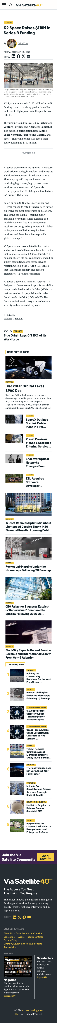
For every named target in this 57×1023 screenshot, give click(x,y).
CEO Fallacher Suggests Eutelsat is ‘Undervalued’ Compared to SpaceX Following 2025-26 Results (27, 610)
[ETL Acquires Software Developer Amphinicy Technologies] (14, 477)
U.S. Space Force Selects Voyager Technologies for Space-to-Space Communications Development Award (37, 715)
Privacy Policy (10, 940)
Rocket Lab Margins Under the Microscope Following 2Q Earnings (28, 568)
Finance (8, 22)
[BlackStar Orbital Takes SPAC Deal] (28, 367)
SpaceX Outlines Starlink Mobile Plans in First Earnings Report (37, 423)
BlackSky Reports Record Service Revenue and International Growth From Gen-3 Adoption (28, 653)
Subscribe (8, 995)
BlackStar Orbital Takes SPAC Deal (24, 388)
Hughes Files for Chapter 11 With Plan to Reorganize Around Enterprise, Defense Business (38, 828)
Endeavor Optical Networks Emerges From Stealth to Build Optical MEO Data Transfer (37, 462)
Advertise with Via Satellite (29, 933)
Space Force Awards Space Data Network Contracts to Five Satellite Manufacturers (37, 734)
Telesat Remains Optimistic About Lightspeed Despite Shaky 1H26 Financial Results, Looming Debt (28, 526)
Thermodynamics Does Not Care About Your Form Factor (38, 771)
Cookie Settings (35, 937)
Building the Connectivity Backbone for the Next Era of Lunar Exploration (38, 678)
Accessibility (10, 947)
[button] (4, 4)
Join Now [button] (44, 857)
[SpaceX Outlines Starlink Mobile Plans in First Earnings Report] (14, 418)
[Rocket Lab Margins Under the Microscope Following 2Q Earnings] (28, 548)
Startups (18, 318)
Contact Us (9, 937)
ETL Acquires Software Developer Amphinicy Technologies (35, 481)
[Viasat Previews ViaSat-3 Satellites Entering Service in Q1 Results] (14, 438)
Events (21, 937)
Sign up (40, 977)
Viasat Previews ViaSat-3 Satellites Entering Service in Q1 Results (39, 442)
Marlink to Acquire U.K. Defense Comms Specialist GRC (38, 808)
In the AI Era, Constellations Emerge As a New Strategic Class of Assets (38, 790)
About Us (8, 933)
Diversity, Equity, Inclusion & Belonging (23, 943)
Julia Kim (23, 43)
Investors (8, 318)
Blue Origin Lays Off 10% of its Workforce (25, 337)
